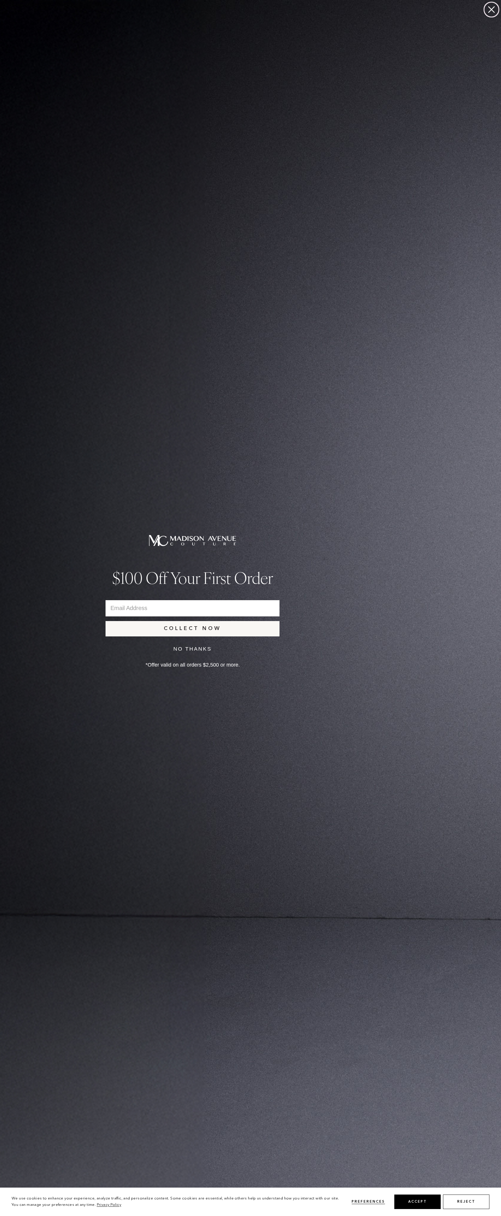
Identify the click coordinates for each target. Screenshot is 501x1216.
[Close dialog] (491, 9)
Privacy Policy (109, 1205)
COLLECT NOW (192, 628)
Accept (417, 1202)
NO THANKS (192, 649)
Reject (466, 1202)
